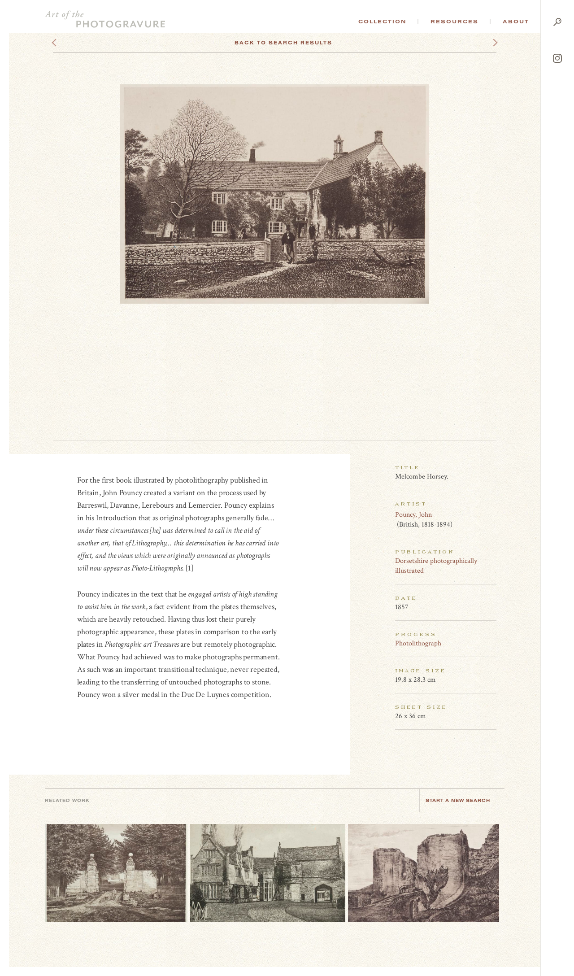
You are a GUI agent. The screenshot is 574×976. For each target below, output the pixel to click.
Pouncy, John (413, 514)
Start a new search (458, 800)
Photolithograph (418, 643)
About (516, 21)
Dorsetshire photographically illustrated (436, 565)
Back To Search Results (283, 42)
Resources (454, 21)
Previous (71, 42)
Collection (382, 21)
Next (487, 42)
